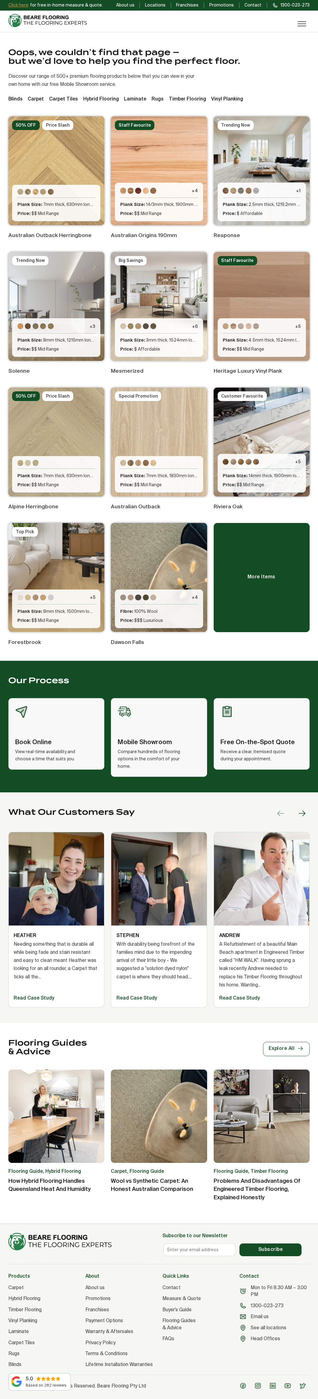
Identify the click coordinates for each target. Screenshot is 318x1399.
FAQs (168, 1338)
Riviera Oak (228, 506)
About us (125, 4)
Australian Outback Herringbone (50, 235)
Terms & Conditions (106, 1353)
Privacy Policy (100, 1342)
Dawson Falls (127, 642)
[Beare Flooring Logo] (50, 20)
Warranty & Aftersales (109, 1331)
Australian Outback (135, 506)
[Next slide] (302, 813)
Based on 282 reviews (46, 1385)
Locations (155, 4)
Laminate (18, 1331)
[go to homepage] (82, 1241)
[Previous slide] (280, 813)
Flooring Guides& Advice (179, 1324)
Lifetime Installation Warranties (119, 1364)
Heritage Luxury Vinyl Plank (248, 371)
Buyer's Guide (177, 1309)
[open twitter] (304, 1385)
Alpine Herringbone (33, 506)
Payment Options (104, 1320)
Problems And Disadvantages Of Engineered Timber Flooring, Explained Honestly (257, 1189)
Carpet (16, 1287)
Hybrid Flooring (24, 1298)
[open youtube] (289, 1385)
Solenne (19, 371)
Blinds (14, 1364)
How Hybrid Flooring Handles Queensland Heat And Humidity (49, 1184)
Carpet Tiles (21, 1342)
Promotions (221, 4)
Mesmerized (127, 371)
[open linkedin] (274, 1385)
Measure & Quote (181, 1298)
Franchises (187, 4)
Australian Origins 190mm (144, 235)
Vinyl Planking (22, 1320)
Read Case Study (34, 997)
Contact (252, 4)
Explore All (282, 1048)
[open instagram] (259, 1385)
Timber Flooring (25, 1309)
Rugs (14, 1353)
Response (227, 235)
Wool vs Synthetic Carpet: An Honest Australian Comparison (152, 1184)
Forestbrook (24, 642)
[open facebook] (244, 1385)
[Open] (302, 24)
